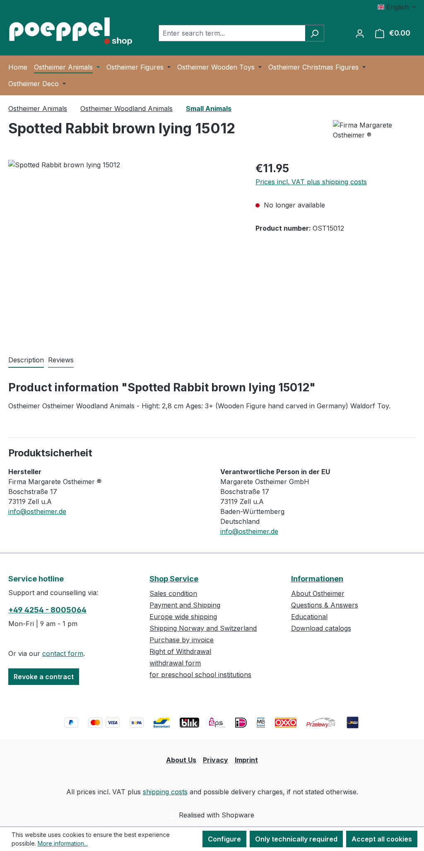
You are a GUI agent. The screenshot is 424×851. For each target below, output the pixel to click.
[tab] (26, 360)
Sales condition (173, 593)
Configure (224, 839)
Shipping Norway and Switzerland (203, 628)
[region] (123, 249)
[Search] (314, 33)
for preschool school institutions (200, 674)
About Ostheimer (317, 593)
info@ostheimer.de (37, 511)
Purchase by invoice (181, 640)
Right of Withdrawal (180, 651)
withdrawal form (175, 663)
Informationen (317, 578)
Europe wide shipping (183, 616)
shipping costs (165, 792)
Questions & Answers (324, 605)
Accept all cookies (382, 839)
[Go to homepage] (70, 31)
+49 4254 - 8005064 (47, 609)
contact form (62, 653)
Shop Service (173, 578)
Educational (309, 616)
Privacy (215, 760)
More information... (63, 843)
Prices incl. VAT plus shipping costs (311, 182)
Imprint (246, 760)
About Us (181, 760)
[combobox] (232, 33)
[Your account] (360, 33)
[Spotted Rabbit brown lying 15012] (123, 249)
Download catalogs (321, 628)
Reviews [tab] (61, 360)
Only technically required (296, 839)
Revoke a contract (44, 677)
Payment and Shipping (184, 605)
